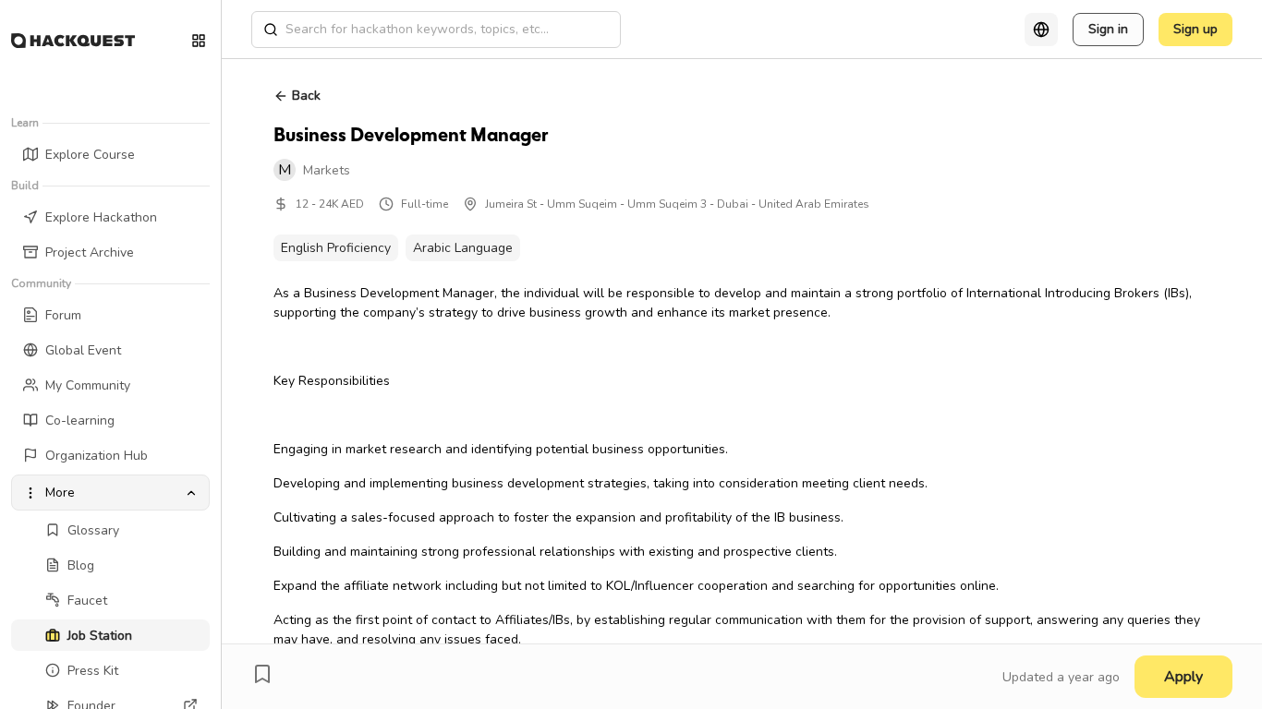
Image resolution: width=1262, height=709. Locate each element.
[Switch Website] (199, 41)
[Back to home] (73, 40)
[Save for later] (262, 674)
